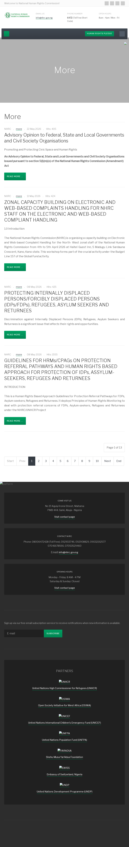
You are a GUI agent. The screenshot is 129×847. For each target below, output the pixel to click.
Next (107, 461)
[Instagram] (117, 3)
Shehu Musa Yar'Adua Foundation (64, 757)
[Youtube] (123, 3)
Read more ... (15, 176)
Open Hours (105, 13)
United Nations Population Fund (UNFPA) (64, 739)
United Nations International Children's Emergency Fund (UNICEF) (64, 722)
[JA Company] (17, 15)
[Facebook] (107, 3)
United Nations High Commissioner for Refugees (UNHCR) (64, 688)
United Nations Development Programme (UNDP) (64, 791)
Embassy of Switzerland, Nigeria (64, 774)
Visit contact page (64, 516)
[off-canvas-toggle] (6, 34)
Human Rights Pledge (99, 33)
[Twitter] (112, 3)
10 (97, 461)
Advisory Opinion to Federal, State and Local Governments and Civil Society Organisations (64, 138)
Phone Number (74, 13)
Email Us (40, 13)
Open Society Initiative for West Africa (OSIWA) (64, 705)
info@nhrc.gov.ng (44, 17)
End (118, 461)
